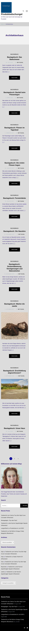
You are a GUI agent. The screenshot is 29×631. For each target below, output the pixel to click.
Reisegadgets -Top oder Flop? (9, 520)
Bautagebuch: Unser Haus (14, 428)
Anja (2, 551)
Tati (2, 561)
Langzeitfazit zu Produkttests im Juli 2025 (12, 528)
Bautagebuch (14, 54)
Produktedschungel (11, 14)
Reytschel (20, 62)
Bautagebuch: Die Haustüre (14, 231)
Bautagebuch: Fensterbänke (14, 198)
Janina (3, 571)
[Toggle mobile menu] (27, 11)
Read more (14, 77)
